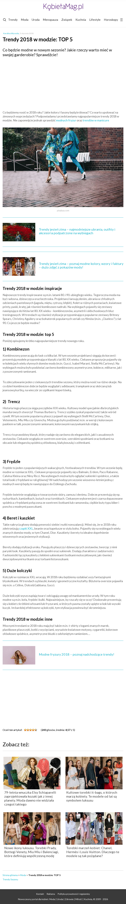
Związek (66, 19)
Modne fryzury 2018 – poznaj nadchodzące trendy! (76, 654)
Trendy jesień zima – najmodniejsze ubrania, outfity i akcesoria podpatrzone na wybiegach (77, 231)
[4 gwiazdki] (33, 730)
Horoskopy (111, 19)
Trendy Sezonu (10, 879)
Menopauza (50, 19)
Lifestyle (95, 19)
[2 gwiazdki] (28, 730)
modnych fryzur (66, 120)
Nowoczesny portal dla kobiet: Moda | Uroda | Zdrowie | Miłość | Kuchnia (55, 899)
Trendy (13, 19)
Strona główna (10, 875)
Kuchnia (80, 19)
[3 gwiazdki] (30, 730)
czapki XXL (26, 528)
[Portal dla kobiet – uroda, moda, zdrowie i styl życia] (63, 7)
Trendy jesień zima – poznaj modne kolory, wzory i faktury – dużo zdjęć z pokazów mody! (81, 265)
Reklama (51, 894)
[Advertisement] (63, 83)
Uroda (36, 19)
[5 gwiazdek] (35, 730)
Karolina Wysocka (11, 33)
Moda (24, 19)
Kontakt (40, 894)
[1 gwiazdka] (25, 730)
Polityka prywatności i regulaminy (74, 894)
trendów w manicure (96, 120)
